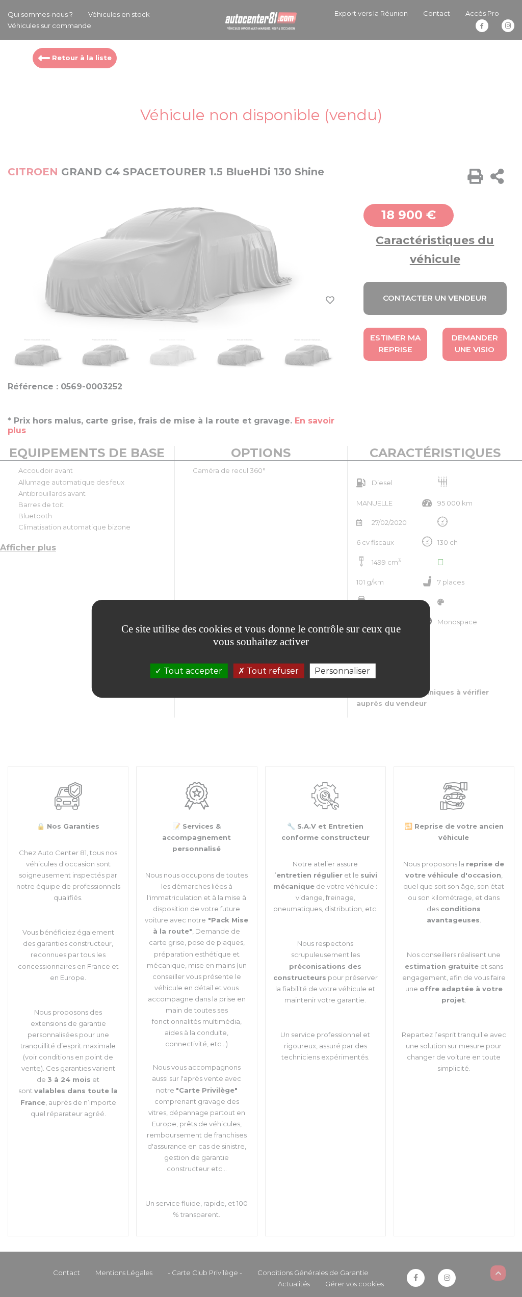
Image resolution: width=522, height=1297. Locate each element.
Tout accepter (192, 670)
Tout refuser (272, 670)
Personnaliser (342, 670)
